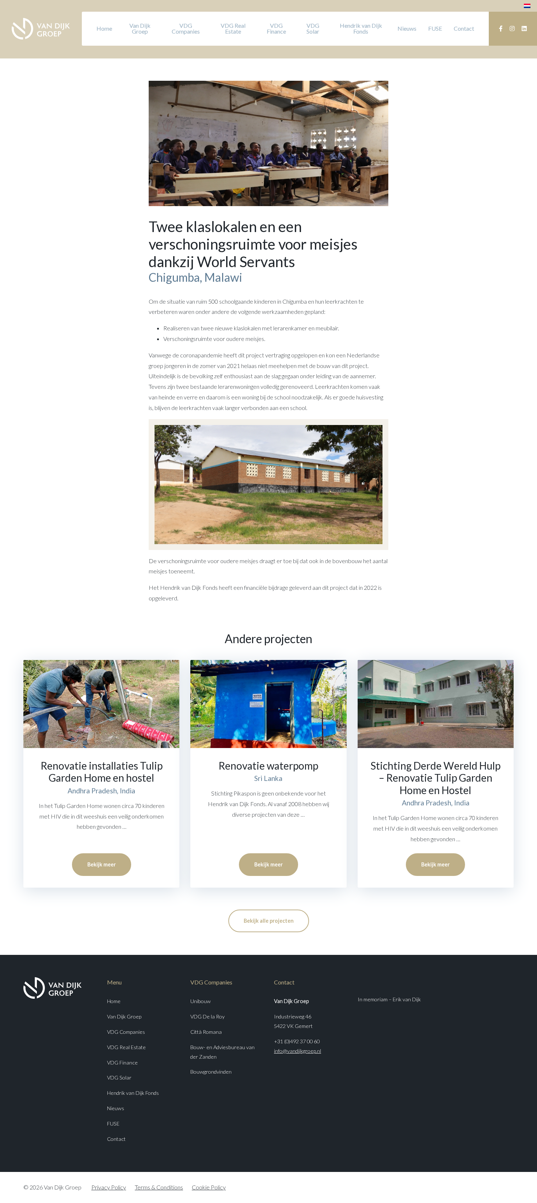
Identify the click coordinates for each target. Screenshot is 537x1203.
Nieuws (406, 28)
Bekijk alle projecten (269, 921)
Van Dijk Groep (140, 28)
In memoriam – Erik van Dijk (389, 999)
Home (104, 28)
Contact (464, 28)
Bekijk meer (101, 864)
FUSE (435, 28)
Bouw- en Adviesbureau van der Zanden (222, 1052)
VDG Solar (312, 28)
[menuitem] (527, 5)
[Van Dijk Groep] (41, 28)
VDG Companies (186, 28)
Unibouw (200, 1001)
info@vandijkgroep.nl (297, 1051)
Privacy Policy (108, 1187)
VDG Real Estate (233, 28)
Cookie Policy (209, 1187)
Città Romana (206, 1032)
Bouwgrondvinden (211, 1072)
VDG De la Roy (207, 1016)
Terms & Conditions (159, 1187)
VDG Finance (276, 28)
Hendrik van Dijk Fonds (361, 28)
